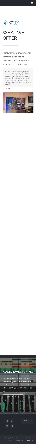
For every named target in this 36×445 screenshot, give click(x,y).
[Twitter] (7, 421)
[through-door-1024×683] (18, 93)
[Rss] (12, 426)
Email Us (30, 440)
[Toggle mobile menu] (32, 3)
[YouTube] (7, 426)
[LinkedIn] (12, 421)
